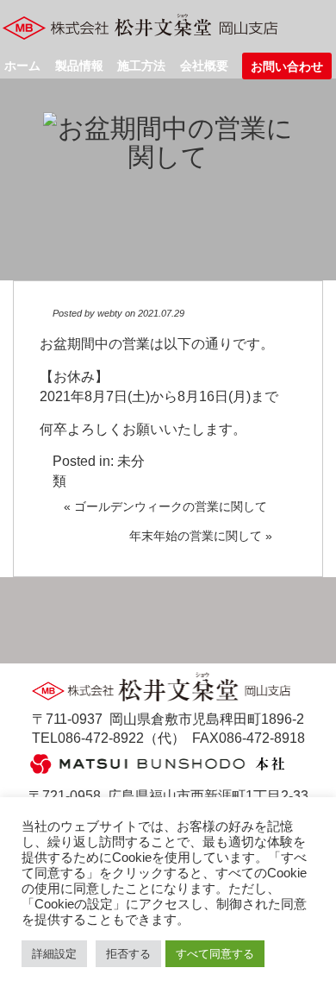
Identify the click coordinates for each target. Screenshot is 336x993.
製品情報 (79, 65)
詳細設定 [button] (54, 953)
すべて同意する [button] (215, 953)
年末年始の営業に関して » (200, 536)
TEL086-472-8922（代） (108, 738)
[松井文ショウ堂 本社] (157, 762)
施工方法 (141, 65)
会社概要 (204, 65)
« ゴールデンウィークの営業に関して (165, 506)
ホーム (22, 65)
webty (109, 313)
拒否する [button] (128, 953)
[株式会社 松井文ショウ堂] (145, 26)
